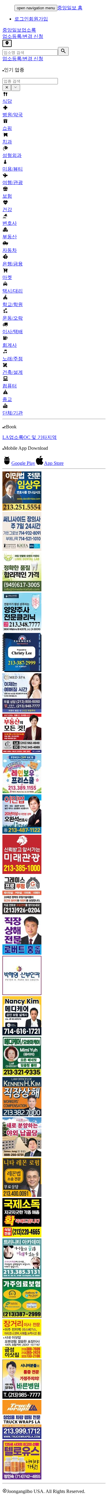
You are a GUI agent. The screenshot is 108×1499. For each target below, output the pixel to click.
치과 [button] (7, 141)
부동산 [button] (9, 236)
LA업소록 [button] (12, 437)
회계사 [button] (9, 345)
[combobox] (30, 81)
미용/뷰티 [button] (12, 168)
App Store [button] (54, 463)
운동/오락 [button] (12, 318)
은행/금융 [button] (12, 263)
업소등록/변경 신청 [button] (22, 36)
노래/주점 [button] (12, 358)
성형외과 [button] (12, 155)
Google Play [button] (23, 463)
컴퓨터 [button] (9, 385)
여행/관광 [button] (12, 182)
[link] (54, 491)
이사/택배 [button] (12, 331)
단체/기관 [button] (12, 412)
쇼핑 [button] (7, 128)
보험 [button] (7, 196)
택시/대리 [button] (12, 290)
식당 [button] (7, 101)
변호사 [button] (9, 223)
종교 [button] (7, 399)
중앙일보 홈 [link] (69, 7)
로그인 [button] (21, 18)
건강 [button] (7, 209)
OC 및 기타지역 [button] (40, 437)
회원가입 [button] (38, 18)
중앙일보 (19, 30)
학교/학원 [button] (12, 304)
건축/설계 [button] (12, 372)
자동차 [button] (9, 250)
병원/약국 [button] (12, 114)
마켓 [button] (7, 277)
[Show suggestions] (6, 87)
